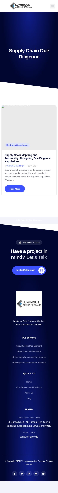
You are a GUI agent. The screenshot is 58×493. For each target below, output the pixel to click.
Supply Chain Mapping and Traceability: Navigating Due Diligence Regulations (28, 158)
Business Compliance (17, 145)
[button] (52, 6)
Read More (15, 189)
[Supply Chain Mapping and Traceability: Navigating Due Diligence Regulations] (29, 127)
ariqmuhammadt (16, 166)
